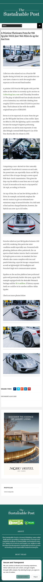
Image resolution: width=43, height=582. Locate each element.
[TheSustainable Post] (21, 19)
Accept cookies (23, 577)
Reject (36, 577)
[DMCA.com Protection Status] (15, 524)
